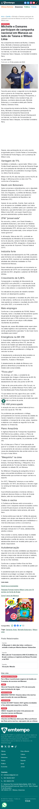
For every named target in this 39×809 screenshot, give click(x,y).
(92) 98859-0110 (8, 781)
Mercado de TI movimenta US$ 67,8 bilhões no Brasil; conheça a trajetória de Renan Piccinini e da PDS (19, 657)
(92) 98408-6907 (9, 778)
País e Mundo (25, 751)
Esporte (23, 760)
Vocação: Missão (8, 667)
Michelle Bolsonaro (25, 630)
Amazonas (19, 7)
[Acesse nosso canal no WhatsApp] (4, 804)
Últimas (3, 751)
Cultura (23, 754)
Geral (22, 763)
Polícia (33, 7)
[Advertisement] (19, 12)
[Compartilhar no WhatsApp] (12, 626)
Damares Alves (11, 630)
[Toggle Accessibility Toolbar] (3, 401)
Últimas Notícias (7, 7)
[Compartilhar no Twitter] (20, 626)
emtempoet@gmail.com (11, 775)
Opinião (8, 16)
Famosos (23, 757)
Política (27, 7)
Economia (4, 766)
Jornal (23, 766)
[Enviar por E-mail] (23, 626)
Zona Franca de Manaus (10, 596)
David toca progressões (9, 586)
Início (2, 16)
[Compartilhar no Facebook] (18, 626)
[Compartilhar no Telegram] (15, 626)
